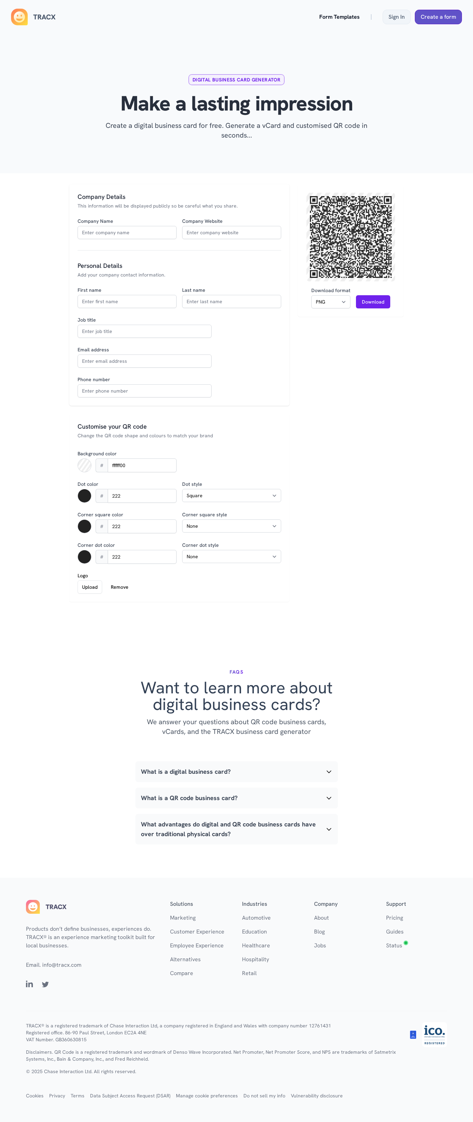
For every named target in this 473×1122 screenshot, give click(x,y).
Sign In (397, 16)
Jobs (320, 945)
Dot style (192, 484)
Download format (330, 290)
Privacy (57, 1096)
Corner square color (100, 514)
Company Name (95, 221)
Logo (83, 575)
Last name (193, 290)
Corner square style (204, 514)
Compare (181, 973)
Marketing (183, 917)
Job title (87, 320)
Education (254, 931)
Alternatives (185, 959)
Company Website (202, 221)
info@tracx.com (61, 964)
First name (89, 290)
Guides (395, 931)
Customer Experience (197, 931)
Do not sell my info (264, 1096)
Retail (249, 973)
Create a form (438, 16)
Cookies (35, 1096)
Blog (319, 931)
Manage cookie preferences (207, 1096)
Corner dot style (200, 545)
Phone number (94, 379)
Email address (93, 350)
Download (373, 302)
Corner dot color (96, 545)
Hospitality (255, 959)
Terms (77, 1096)
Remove (119, 587)
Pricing (394, 917)
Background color (97, 453)
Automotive (256, 917)
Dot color (88, 484)
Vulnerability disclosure (317, 1096)
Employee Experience (197, 945)
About (321, 917)
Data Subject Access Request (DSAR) (130, 1096)
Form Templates (339, 16)
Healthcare (256, 945)
